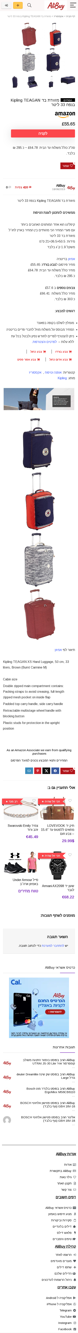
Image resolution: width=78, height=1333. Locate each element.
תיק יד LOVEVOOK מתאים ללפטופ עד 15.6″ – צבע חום (57, 829)
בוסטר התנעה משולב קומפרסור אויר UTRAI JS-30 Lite (49, 1061)
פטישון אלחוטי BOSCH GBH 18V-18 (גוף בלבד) (47, 1104)
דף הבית (70, 16)
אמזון (58, 650)
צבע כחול (36, 351)
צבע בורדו (62, 351)
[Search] (29, 5)
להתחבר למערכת (53, 945)
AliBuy (60, 185)
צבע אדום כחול (59, 359)
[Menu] (73, 5)
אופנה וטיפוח (53, 372)
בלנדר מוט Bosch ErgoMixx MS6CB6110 (50, 1090)
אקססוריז (58, 16)
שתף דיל (18, 5)
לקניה (43, 133)
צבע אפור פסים (27, 359)
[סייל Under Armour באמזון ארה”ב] (21, 854)
